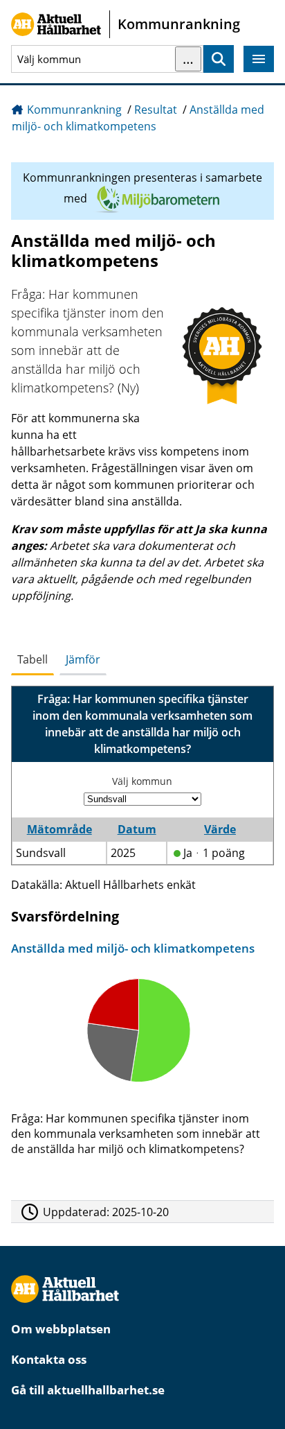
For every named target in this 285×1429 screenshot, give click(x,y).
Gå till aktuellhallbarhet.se (88, 1390)
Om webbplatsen (61, 1329)
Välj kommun (142, 781)
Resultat (155, 109)
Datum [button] (137, 829)
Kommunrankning (74, 109)
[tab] (32, 660)
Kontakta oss (48, 1359)
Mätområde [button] (59, 829)
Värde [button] (220, 829)
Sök (218, 59)
